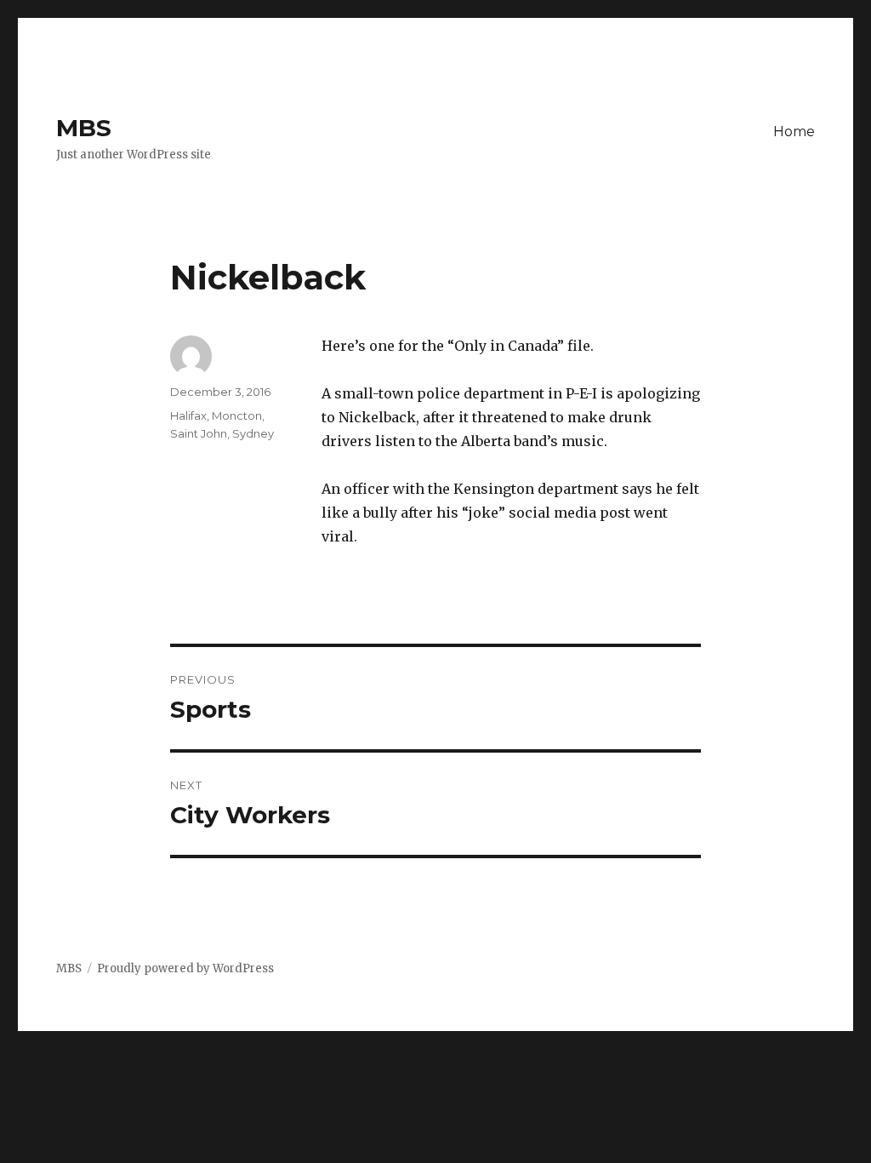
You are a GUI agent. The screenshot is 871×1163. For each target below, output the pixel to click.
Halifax (188, 415)
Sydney (253, 433)
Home (794, 131)
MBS (83, 127)
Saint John (198, 433)
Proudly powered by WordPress (185, 968)
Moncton (237, 415)
